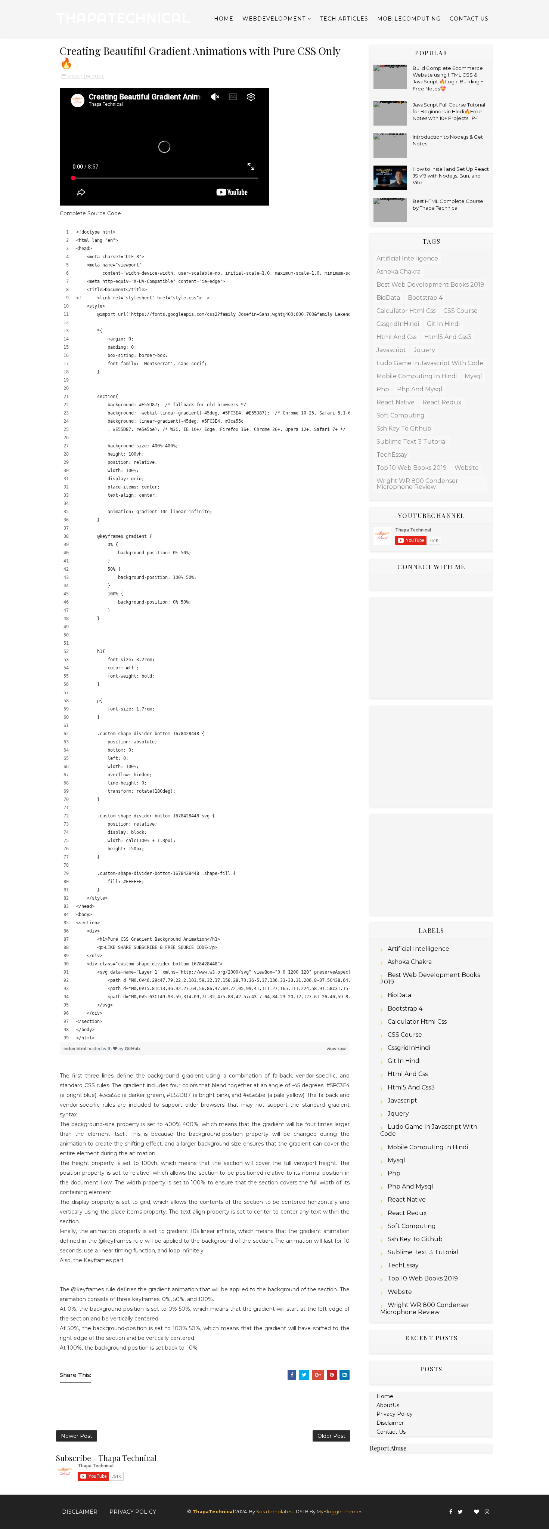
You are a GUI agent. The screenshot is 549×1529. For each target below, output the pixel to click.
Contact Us (469, 18)
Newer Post (76, 1436)
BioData (388, 297)
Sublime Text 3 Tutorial (411, 441)
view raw (336, 1048)
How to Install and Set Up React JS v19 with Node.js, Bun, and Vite (451, 175)
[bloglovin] (476, 1512)
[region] (205, 635)
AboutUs (387, 1405)
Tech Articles (344, 18)
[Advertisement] (431, 647)
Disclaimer (390, 1422)
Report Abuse (388, 1448)
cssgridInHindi (397, 323)
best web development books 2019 (430, 284)
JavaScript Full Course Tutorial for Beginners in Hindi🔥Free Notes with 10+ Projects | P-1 (449, 111)
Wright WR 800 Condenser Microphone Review (417, 483)
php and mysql (420, 389)
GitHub (132, 1048)
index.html (75, 1048)
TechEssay (391, 454)
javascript (391, 350)
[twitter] (460, 1512)
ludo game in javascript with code (429, 363)
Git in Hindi (443, 323)
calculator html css (405, 310)
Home (223, 18)
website (467, 467)
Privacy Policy (394, 1414)
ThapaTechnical (123, 18)
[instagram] (487, 1512)
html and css (396, 336)
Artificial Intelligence (407, 258)
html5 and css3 (447, 336)
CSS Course (460, 310)
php (382, 389)
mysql (473, 376)
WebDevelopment (273, 18)
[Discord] (468, 1509)
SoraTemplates (274, 1511)
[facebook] (450, 1512)
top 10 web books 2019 (411, 467)
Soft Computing (400, 415)
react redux (442, 402)
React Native (395, 402)
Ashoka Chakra (398, 271)
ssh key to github (403, 428)
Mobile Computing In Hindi (416, 376)
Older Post (331, 1436)
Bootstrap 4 (425, 297)
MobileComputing (409, 18)
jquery (424, 350)
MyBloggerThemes (339, 1511)
